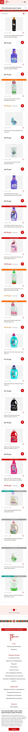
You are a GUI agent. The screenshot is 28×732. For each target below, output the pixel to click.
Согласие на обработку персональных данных (14, 680)
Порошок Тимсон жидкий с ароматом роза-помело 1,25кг (13, 596)
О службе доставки (14, 658)
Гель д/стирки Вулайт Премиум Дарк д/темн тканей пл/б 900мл (13, 36)
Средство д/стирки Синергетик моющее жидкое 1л (12, 321)
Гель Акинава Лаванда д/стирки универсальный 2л (12, 510)
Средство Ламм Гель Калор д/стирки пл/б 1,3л (13, 384)
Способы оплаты (14, 670)
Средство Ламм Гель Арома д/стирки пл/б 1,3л (13, 352)
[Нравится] (23, 33)
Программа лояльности (14, 692)
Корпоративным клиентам (14, 698)
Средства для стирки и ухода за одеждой (14, 4)
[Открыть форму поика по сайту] (22, 2)
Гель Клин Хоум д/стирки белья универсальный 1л (12, 162)
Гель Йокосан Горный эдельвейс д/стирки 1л (13, 131)
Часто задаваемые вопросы (14, 673)
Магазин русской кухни (14, 646)
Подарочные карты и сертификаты (14, 689)
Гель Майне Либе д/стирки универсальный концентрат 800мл (13, 194)
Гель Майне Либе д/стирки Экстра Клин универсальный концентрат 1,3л (14, 226)
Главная (3, 4)
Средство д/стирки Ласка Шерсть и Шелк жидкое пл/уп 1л (13, 257)
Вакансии (14, 649)
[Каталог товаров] (2, 2)
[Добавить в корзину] (22, 42)
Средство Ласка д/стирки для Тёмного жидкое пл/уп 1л (12, 415)
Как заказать (14, 667)
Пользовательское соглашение (14, 676)
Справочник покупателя (14, 695)
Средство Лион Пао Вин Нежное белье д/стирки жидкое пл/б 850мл (13, 479)
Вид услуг (14, 664)
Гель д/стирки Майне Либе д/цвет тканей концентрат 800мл (13, 67)
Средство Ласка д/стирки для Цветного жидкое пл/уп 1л (12, 447)
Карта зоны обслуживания (14, 661)
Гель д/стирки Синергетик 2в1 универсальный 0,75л (12, 99)
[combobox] (5, 14)
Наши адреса (14, 706)
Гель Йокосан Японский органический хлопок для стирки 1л (14, 567)
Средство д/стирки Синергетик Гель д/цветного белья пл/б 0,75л (13, 289)
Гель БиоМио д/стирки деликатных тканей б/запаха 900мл (13, 539)
